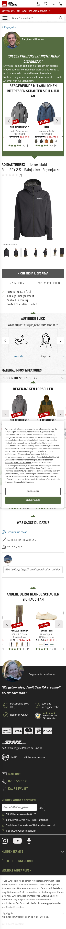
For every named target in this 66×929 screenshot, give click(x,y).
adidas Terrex (13, 164)
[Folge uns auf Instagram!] (7, 841)
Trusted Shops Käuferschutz (23, 304)
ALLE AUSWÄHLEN (33, 500)
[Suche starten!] (61, 18)
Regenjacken (10, 27)
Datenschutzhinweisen (24, 482)
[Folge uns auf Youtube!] (20, 841)
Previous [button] (5, 340)
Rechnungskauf (19, 714)
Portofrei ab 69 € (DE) (19, 292)
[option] (33, 209)
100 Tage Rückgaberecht (20, 296)
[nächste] (57, 121)
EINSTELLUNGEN (33, 491)
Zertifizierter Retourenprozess (28, 757)
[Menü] (5, 17)
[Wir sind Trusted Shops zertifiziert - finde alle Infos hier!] (38, 716)
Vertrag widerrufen (16, 870)
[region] (33, 464)
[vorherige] (9, 121)
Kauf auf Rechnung (17, 300)
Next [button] (60, 340)
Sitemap (44, 916)
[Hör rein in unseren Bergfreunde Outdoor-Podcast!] (31, 841)
